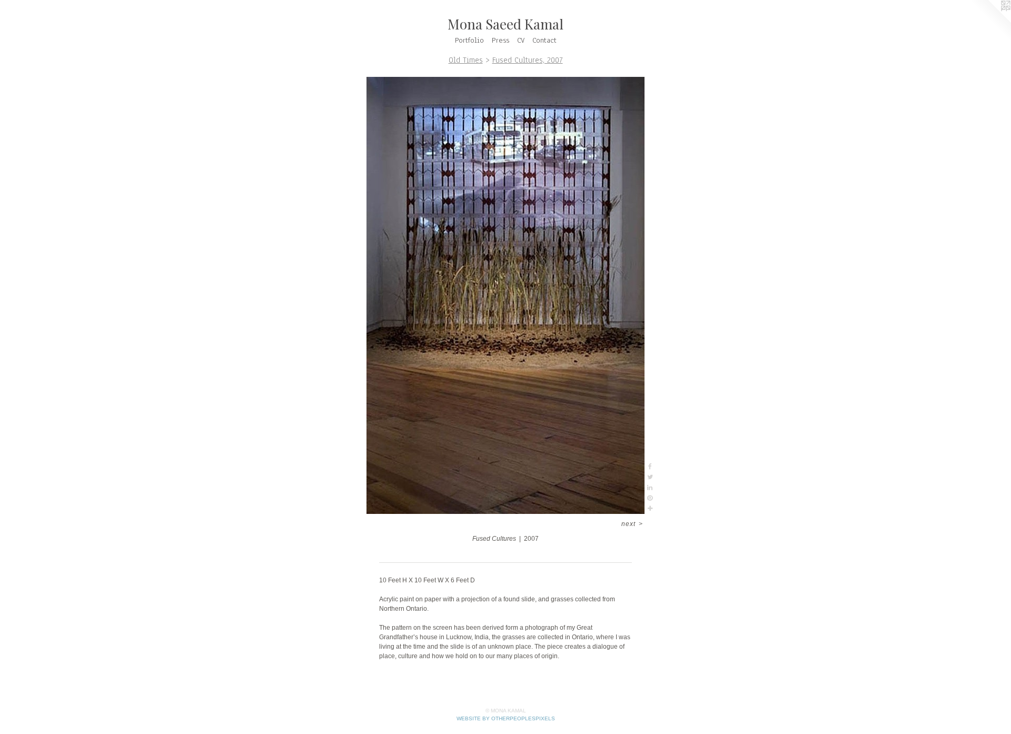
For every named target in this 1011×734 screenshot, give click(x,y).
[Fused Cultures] (505, 295)
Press (500, 40)
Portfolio (469, 40)
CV (520, 40)
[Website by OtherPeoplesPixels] (990, 21)
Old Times (466, 60)
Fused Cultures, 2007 (527, 60)
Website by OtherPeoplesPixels (506, 718)
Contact (544, 40)
